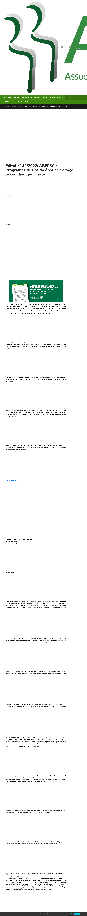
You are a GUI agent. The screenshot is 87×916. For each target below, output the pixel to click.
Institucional (8, 97)
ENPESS (16, 97)
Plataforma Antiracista (25, 102)
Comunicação (25, 97)
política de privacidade (66, 913)
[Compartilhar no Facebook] (12, 224)
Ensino (45, 97)
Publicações (60, 97)
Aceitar (77, 913)
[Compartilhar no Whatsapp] (7, 224)
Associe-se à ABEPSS (79, 47)
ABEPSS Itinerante (10, 102)
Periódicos (52, 97)
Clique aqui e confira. (13, 480)
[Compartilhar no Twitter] (9, 224)
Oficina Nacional (36, 97)
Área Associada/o (51, 46)
